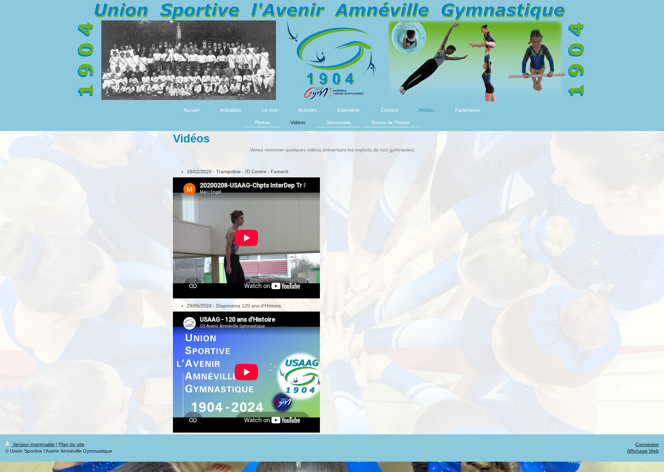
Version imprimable (33, 444)
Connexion (647, 444)
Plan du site (71, 444)
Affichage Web (643, 451)
